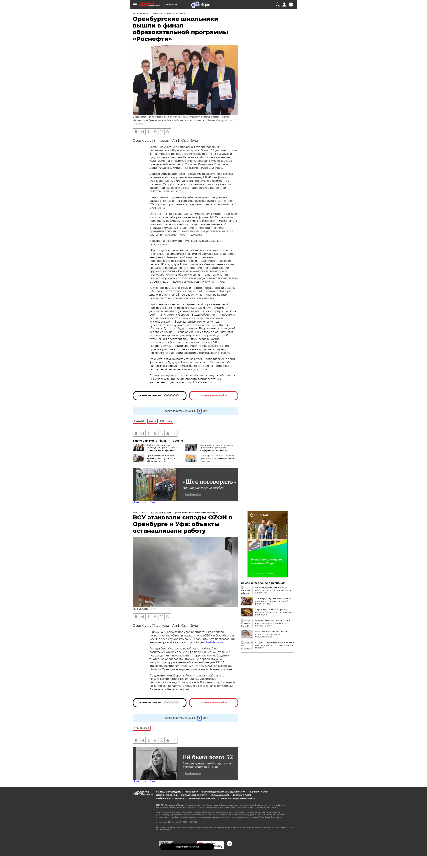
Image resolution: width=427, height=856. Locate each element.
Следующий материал (187, 847)
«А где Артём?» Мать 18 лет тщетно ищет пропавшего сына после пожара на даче (273, 623)
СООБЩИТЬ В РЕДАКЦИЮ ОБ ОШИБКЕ (237, 798)
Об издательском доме (168, 792)
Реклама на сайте (219, 795)
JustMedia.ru (214, 642)
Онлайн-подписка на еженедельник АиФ (223, 792)
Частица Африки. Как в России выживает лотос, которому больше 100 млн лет (273, 590)
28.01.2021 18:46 (140, 13)
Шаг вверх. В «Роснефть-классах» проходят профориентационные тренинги (217, 458)
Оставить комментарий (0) (213, 395)
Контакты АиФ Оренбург (194, 795)
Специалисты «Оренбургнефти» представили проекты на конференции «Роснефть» (216, 448)
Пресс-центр (191, 792)
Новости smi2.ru (144, 502)
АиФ (152, 609)
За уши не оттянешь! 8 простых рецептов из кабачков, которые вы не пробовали (274, 612)
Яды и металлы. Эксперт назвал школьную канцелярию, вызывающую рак (271, 634)
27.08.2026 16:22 (141, 512)
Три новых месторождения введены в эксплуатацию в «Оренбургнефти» (161, 458)
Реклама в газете (242, 795)
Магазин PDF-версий (166, 795)
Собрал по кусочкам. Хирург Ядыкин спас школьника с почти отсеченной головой (274, 645)
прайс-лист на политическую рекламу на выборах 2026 (185, 798)
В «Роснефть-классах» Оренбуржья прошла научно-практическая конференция (162, 448)
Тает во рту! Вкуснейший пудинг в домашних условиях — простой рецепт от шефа (273, 601)
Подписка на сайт (258, 792)
